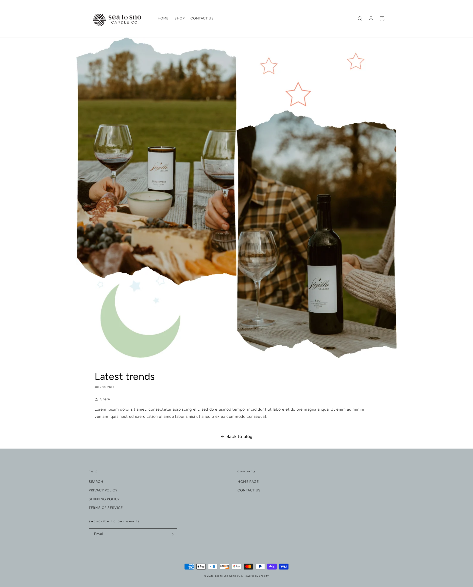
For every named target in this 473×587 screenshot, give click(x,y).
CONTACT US (249, 490)
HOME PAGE (248, 482)
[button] (360, 18)
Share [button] (105, 399)
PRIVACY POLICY (103, 490)
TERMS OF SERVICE (106, 508)
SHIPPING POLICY (104, 499)
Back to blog (239, 436)
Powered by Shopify (256, 575)
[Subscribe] (171, 534)
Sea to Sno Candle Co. (229, 575)
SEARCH (96, 482)
